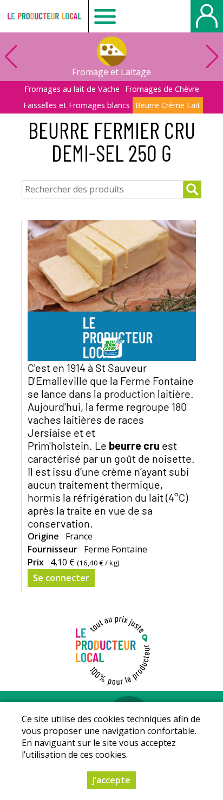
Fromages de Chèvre (162, 89)
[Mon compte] (207, 16)
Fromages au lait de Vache (72, 89)
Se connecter (61, 578)
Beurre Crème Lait (167, 105)
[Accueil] (44, 16)
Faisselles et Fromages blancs (76, 105)
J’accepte (111, 780)
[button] (212, 56)
